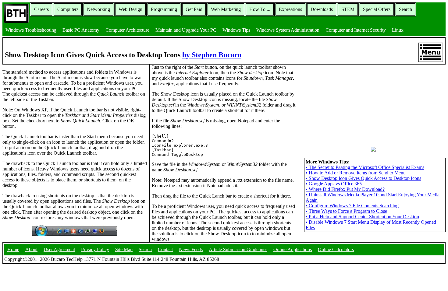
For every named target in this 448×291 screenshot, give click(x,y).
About (31, 249)
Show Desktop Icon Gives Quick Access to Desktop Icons (363, 178)
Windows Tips (236, 30)
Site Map (124, 249)
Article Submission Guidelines (238, 249)
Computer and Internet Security (355, 30)
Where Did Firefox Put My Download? (345, 189)
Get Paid (194, 9)
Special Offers (376, 9)
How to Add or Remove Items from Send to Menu (356, 172)
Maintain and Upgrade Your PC (185, 30)
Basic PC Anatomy (80, 30)
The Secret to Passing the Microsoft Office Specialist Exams (365, 167)
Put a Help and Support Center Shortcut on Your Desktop (362, 216)
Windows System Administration (287, 30)
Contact (165, 249)
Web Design (130, 9)
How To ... (259, 9)
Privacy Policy (95, 249)
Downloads (322, 9)
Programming (164, 9)
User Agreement (59, 249)
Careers (41, 9)
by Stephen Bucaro (211, 55)
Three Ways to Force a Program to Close (346, 211)
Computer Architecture (127, 30)
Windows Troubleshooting (30, 30)
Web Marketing (226, 9)
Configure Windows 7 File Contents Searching (352, 205)
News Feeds (191, 249)
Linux (398, 30)
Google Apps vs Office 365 (334, 183)
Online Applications (292, 249)
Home (13, 249)
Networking (98, 9)
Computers (67, 9)
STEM (347, 9)
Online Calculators (336, 249)
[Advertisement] (347, 103)
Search (405, 9)
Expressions (290, 9)
